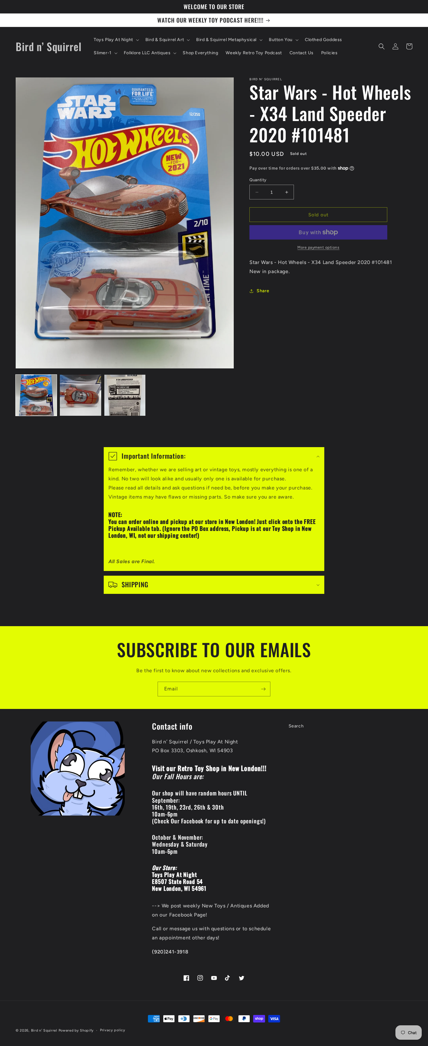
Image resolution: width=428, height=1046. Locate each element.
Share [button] (263, 290)
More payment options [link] (318, 247)
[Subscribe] (263, 689)
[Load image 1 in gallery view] (36, 395)
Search (296, 726)
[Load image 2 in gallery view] (80, 395)
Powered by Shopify (76, 1030)
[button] (116, 39)
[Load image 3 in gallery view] (124, 395)
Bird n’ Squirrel (45, 1030)
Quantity (257, 179)
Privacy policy (112, 1030)
